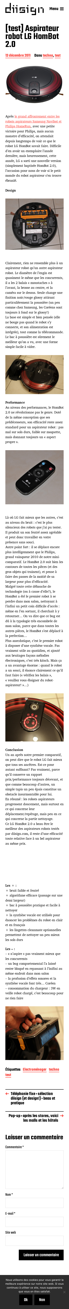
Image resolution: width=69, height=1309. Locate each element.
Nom (9, 1195)
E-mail (10, 1214)
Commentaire (14, 1147)
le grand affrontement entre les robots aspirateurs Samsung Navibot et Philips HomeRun (33, 121)
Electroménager (35, 1070)
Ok (26, 1300)
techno (48, 56)
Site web (10, 1233)
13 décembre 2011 (17, 56)
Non (42, 1300)
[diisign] (24, 9)
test (58, 56)
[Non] (64, 1292)
